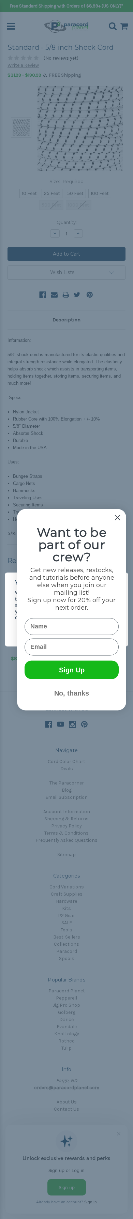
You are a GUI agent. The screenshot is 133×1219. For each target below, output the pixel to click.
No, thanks (71, 693)
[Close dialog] (117, 517)
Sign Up (72, 669)
